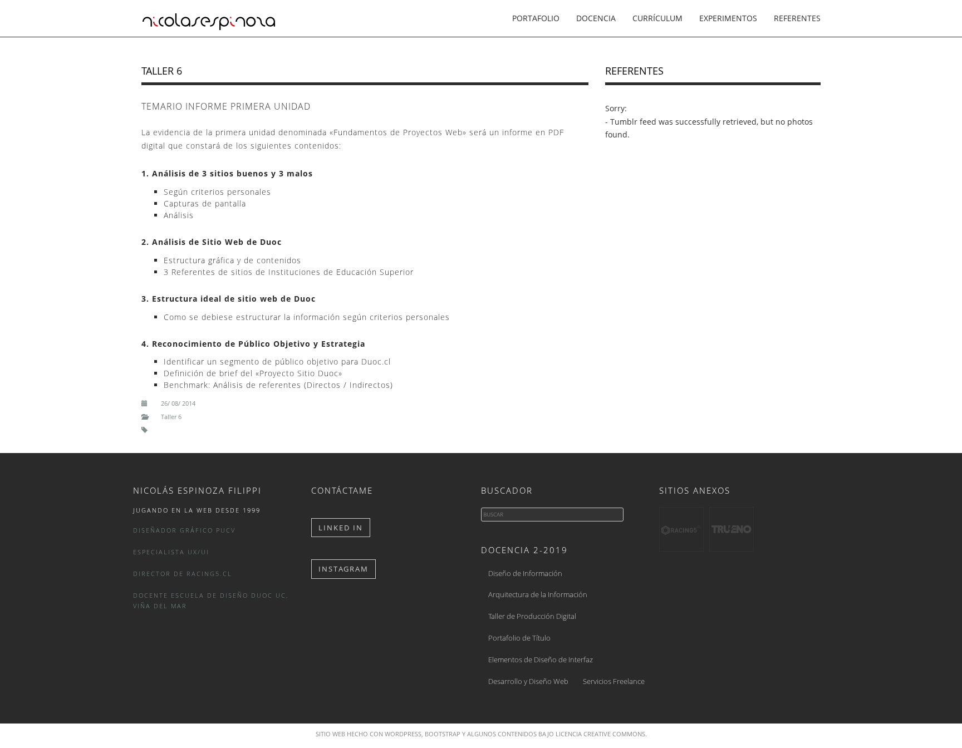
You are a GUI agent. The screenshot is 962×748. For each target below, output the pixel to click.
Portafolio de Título (519, 638)
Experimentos (728, 18)
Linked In (340, 528)
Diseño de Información (525, 573)
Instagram (343, 569)
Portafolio (535, 18)
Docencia (596, 18)
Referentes (797, 18)
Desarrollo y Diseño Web (528, 681)
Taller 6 (161, 70)
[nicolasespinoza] (208, 18)
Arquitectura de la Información (537, 594)
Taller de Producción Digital (532, 616)
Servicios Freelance (614, 681)
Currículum (657, 18)
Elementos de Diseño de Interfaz (540, 659)
